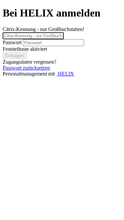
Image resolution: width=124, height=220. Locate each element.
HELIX (65, 74)
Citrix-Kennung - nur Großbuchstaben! (43, 29)
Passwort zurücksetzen (26, 68)
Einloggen (14, 55)
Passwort (12, 42)
